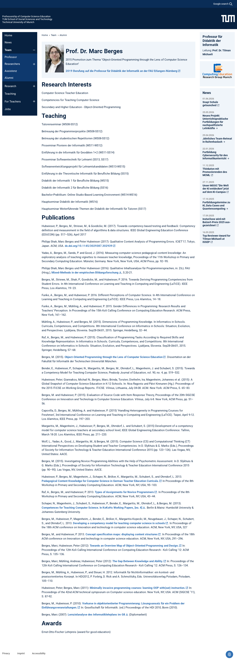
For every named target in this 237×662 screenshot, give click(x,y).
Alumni (9, 77)
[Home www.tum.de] (228, 18)
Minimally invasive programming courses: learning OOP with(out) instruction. (137, 588)
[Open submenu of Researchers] (34, 64)
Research (10, 86)
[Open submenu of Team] (34, 50)
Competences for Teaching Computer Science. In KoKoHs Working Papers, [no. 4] (92, 507)
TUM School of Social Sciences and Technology (27, 19)
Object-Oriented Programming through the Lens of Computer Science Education (114, 357)
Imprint (21, 653)
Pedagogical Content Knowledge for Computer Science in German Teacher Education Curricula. (100, 481)
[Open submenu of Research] (34, 86)
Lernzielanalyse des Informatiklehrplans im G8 (96, 614)
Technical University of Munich (18, 22)
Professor (11, 57)
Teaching (10, 93)
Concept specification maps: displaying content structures (122, 534)
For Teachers (13, 101)
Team (8, 50)
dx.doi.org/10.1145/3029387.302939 (88, 246)
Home (8, 35)
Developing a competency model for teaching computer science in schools (119, 523)
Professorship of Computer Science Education (26, 16)
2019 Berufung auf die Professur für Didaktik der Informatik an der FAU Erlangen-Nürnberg (121, 71)
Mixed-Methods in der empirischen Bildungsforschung (84, 272)
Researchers (12, 64)
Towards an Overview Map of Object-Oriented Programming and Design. (134, 545)
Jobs (8, 109)
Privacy (6, 653)
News (8, 42)
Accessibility (38, 653)
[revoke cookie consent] (229, 654)
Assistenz (11, 71)
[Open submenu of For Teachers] (34, 101)
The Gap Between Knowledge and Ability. (137, 561)
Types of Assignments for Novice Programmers (124, 492)
